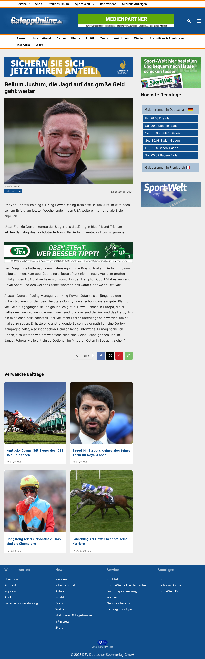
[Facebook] (101, 356)
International (13, 191)
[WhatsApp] (129, 356)
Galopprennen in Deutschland (166, 110)
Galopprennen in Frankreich (165, 167)
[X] (110, 356)
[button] (189, 21)
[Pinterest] (119, 356)
